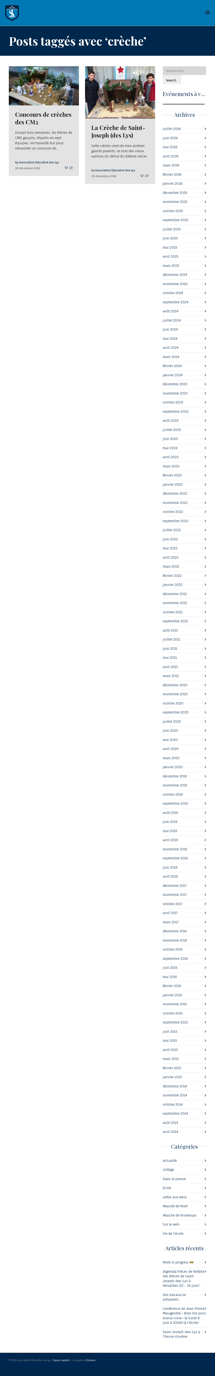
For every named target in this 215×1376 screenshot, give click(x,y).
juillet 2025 (172, 229)
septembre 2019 (175, 803)
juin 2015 (170, 1032)
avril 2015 (170, 1050)
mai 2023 (170, 448)
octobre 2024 (173, 293)
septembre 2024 (175, 302)
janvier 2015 (172, 1077)
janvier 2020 (173, 767)
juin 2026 (170, 138)
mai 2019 (170, 831)
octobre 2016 (173, 949)
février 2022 (172, 576)
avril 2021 (170, 667)
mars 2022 (171, 566)
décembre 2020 (175, 685)
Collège (168, 1170)
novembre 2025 (175, 202)
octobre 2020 (173, 703)
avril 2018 (170, 876)
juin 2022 (170, 539)
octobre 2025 (173, 211)
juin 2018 (170, 867)
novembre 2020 (175, 694)
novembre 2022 (175, 503)
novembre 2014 (175, 1095)
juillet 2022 (172, 530)
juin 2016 (170, 968)
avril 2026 (170, 156)
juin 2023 (170, 439)
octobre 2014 (173, 1104)
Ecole (167, 1188)
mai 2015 (170, 1041)
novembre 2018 (175, 849)
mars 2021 (171, 676)
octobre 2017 (172, 904)
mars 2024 (171, 357)
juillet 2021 (171, 639)
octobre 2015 (173, 1013)
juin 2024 (170, 329)
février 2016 (172, 986)
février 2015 (172, 1068)
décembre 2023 (175, 384)
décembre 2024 (175, 275)
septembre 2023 (175, 412)
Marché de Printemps (180, 1215)
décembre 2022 (175, 493)
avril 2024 (170, 348)
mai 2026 (170, 147)
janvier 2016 (172, 995)
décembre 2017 (175, 886)
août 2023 (170, 421)
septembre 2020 (176, 712)
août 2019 (170, 813)
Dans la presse (174, 1179)
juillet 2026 (172, 129)
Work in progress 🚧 (178, 1262)
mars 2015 (171, 1059)
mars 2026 (171, 165)
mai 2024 (170, 339)
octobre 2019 (173, 794)
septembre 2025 (175, 220)
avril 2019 (170, 840)
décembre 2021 (175, 594)
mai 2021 (170, 658)
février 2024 (172, 366)
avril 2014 (170, 1132)
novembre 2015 (175, 1004)
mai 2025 (170, 247)
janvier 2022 (172, 585)
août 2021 (170, 630)
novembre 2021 (175, 603)
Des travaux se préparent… (174, 1297)
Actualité (170, 1161)
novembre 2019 (175, 785)
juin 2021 (170, 649)
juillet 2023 (172, 430)
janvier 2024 (172, 375)
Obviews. (91, 1360)
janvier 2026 (172, 183)
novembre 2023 (175, 393)
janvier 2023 (172, 484)
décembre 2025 (175, 193)
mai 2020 (170, 740)
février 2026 (172, 174)
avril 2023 (170, 457)
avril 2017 (170, 913)
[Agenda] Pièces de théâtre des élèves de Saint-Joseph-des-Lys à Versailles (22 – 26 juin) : (183, 1279)
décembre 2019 (175, 776)
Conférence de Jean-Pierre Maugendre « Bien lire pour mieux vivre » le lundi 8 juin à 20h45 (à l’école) (184, 1316)
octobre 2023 (173, 402)
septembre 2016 (175, 959)
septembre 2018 (175, 858)
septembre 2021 (175, 621)
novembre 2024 (175, 284)
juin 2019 (170, 822)
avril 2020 (171, 749)
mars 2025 (171, 266)
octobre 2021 (173, 612)
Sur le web (171, 1224)
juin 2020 (170, 731)
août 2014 (170, 1123)
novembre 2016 (175, 940)
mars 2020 (171, 758)
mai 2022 (170, 548)
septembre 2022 (175, 521)
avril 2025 (170, 256)
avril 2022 (170, 557)
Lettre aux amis (175, 1197)
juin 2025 (170, 238)
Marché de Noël (175, 1206)
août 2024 (170, 311)
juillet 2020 (172, 722)
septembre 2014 (175, 1113)
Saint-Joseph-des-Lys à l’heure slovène (181, 1334)
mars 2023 (171, 466)
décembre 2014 (175, 1086)
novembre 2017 (175, 895)
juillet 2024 (172, 320)
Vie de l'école (173, 1234)
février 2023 (172, 475)
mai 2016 (170, 977)
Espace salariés (61, 1360)
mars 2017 (171, 922)
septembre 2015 (175, 1022)
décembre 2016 (175, 931)
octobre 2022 (173, 512)
